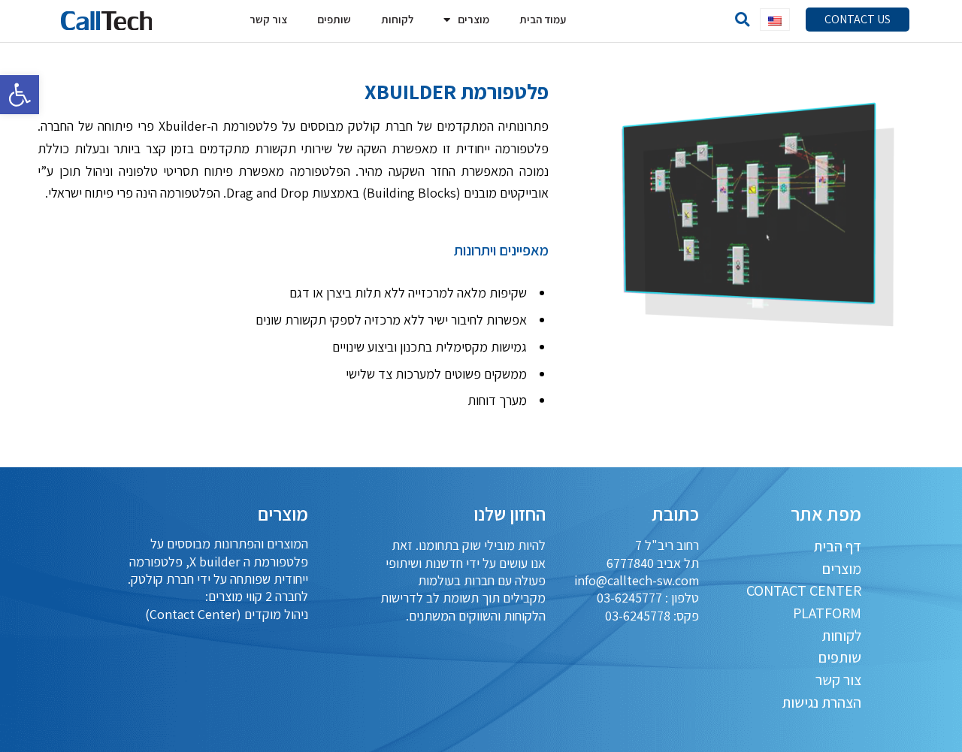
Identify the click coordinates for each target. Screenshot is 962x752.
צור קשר (268, 19)
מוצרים (473, 19)
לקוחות (397, 19)
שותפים (334, 19)
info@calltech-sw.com (636, 580)
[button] (857, 20)
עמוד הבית (542, 19)
